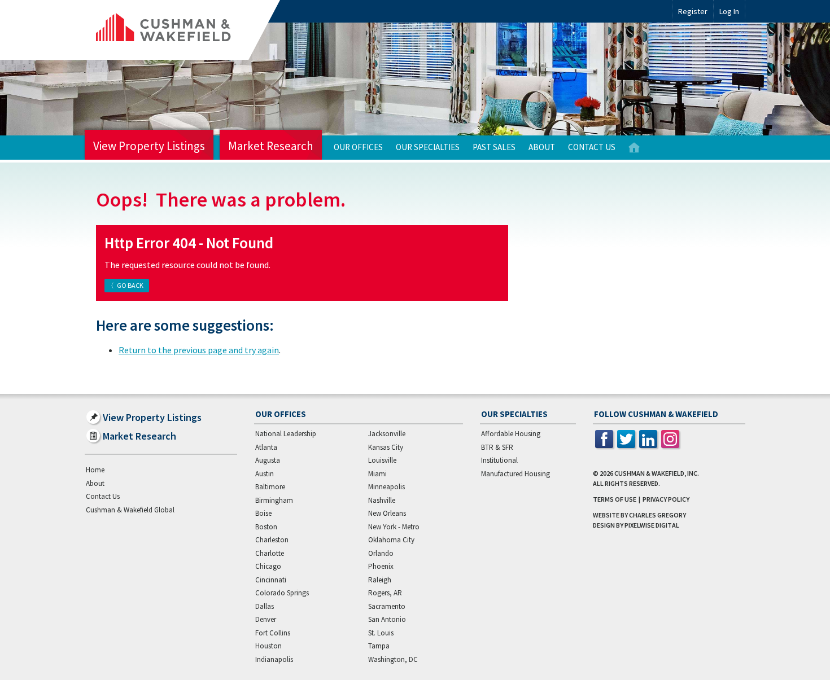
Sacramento (386, 606)
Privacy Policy (666, 499)
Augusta (267, 460)
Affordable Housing (510, 433)
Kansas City (385, 447)
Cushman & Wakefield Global (130, 510)
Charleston (272, 540)
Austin (264, 474)
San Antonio (387, 619)
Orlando (381, 553)
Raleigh (379, 580)
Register (692, 11)
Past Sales (494, 147)
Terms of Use (614, 499)
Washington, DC (393, 659)
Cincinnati (270, 580)
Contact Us (591, 147)
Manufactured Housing (515, 474)
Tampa (379, 646)
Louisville (382, 460)
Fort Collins (272, 633)
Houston (268, 646)
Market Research (270, 145)
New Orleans (387, 513)
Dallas (264, 606)
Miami (377, 474)
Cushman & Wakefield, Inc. (656, 473)
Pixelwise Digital (651, 525)
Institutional (499, 460)
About (541, 147)
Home (634, 147)
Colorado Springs (282, 593)
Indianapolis (274, 659)
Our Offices (358, 147)
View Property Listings (149, 145)
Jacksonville (386, 433)
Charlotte (269, 553)
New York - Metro (394, 527)
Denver (265, 619)
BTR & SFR (497, 447)
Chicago (268, 566)
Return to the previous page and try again (199, 350)
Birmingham (274, 500)
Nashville (381, 500)
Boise (263, 513)
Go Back (130, 285)
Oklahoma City (391, 540)
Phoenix (381, 566)
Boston (266, 527)
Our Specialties (428, 147)
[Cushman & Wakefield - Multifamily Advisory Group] (182, 30)
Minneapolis (386, 487)
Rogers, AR (385, 593)
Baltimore (270, 487)
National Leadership (285, 433)
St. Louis (381, 633)
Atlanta (266, 447)
